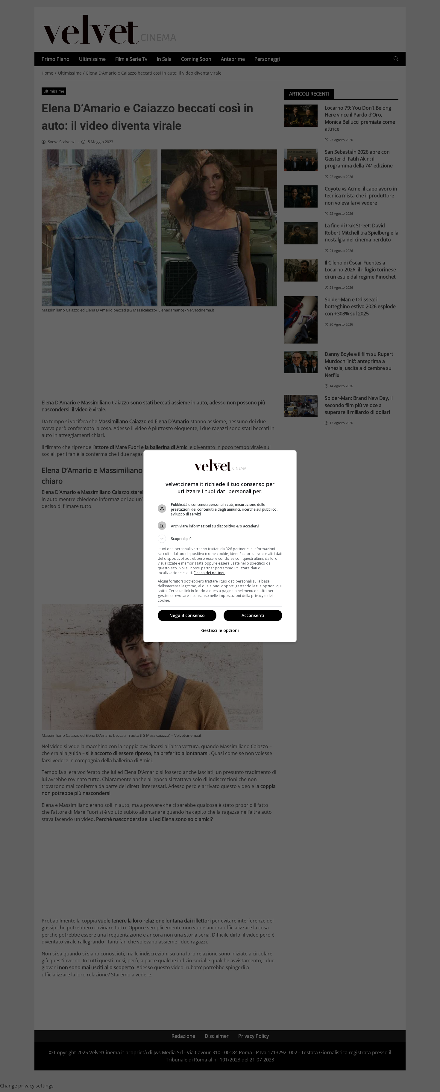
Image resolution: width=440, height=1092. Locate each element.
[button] (220, 539)
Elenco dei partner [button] (209, 572)
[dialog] (220, 546)
